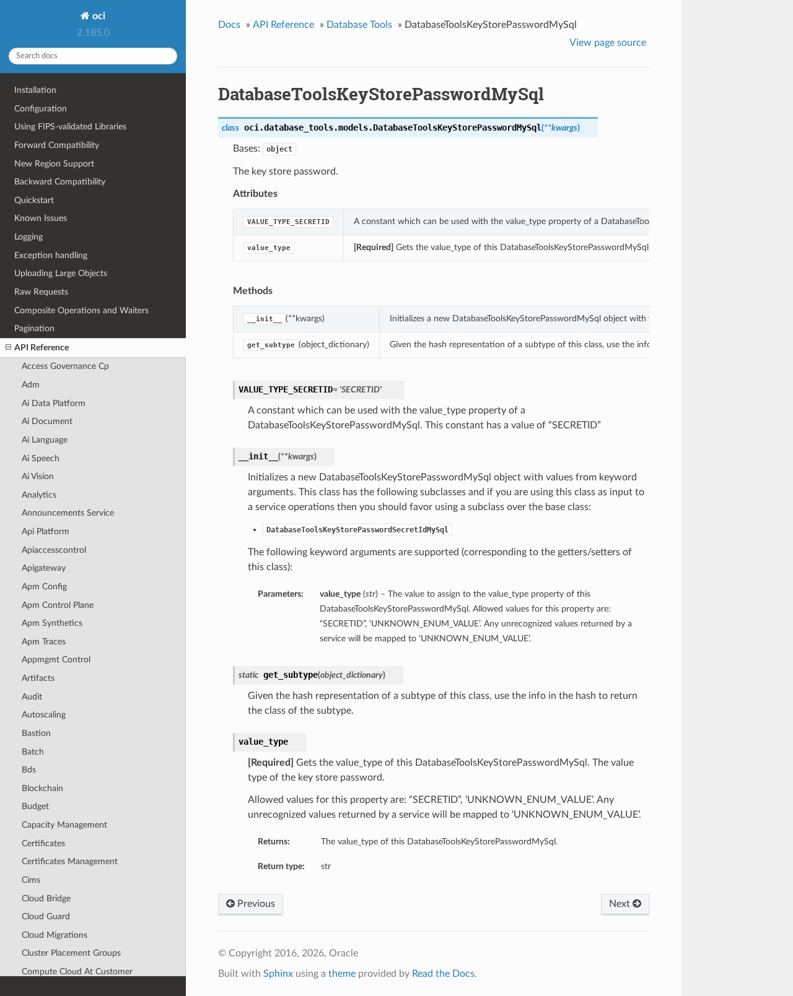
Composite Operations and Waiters (81, 310)
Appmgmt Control (56, 659)
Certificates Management (70, 861)
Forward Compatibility (56, 145)
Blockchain (42, 788)
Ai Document (47, 421)
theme (342, 974)
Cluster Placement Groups (71, 953)
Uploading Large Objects (60, 273)
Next (621, 904)
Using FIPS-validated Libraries (70, 126)
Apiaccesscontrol (54, 550)
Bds (29, 769)
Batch (33, 751)
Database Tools (359, 25)
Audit (32, 696)
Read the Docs (443, 974)
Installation (35, 90)
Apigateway (44, 568)
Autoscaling (44, 714)
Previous (255, 904)
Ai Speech (40, 458)
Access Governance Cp (65, 366)
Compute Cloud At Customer (77, 971)
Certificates (43, 843)
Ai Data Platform (53, 403)
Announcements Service (68, 512)
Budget (35, 806)
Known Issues (40, 218)
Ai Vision (38, 476)
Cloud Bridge (46, 898)
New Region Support (54, 163)
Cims (31, 880)
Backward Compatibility (59, 181)
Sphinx (278, 974)
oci (97, 16)
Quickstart (34, 200)
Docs (229, 25)
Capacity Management (64, 824)
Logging (28, 236)
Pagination (34, 328)
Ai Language (45, 439)
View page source (607, 43)
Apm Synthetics (52, 623)
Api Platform (45, 531)
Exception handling (50, 255)
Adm (31, 384)
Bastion (36, 733)
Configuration (40, 108)
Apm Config (44, 586)
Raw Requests (41, 292)
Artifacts (38, 678)
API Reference (41, 347)
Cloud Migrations (54, 935)
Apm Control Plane (58, 605)
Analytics (39, 495)
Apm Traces (44, 641)
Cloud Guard (46, 916)
